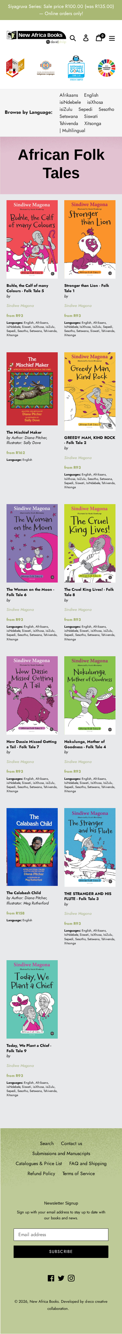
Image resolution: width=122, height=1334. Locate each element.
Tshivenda (69, 123)
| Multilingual (72, 130)
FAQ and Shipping (88, 1163)
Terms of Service (78, 1173)
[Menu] (111, 37)
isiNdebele (70, 102)
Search (47, 1143)
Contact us (71, 1143)
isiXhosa (95, 102)
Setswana (69, 116)
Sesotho (106, 109)
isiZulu (66, 109)
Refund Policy (41, 1173)
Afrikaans (69, 95)
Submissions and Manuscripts (61, 1153)
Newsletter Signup (61, 1203)
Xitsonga (92, 123)
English (91, 95)
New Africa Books (44, 1301)
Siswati (91, 116)
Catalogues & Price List (39, 1163)
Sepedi (85, 109)
